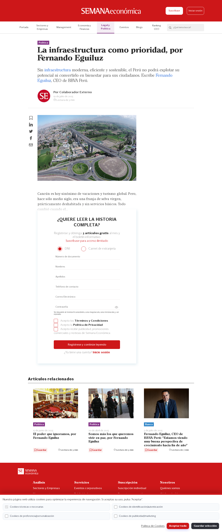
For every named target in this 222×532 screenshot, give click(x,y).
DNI (67, 248)
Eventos (124, 27)
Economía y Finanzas (84, 27)
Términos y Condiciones (91, 320)
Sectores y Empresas (42, 27)
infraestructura (57, 70)
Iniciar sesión (195, 11)
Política (43, 43)
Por (72, 92)
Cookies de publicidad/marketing (137, 516)
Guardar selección (205, 526)
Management (64, 27)
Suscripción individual (132, 488)
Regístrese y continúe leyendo (87, 344)
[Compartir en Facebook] (31, 138)
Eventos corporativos (88, 488)
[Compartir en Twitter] (31, 131)
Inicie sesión (101, 352)
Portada (24, 27)
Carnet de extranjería (102, 248)
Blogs (139, 27)
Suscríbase (174, 11)
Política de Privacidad (88, 324)
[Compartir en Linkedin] (31, 125)
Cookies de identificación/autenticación (141, 507)
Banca (149, 424)
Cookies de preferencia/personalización (32, 516)
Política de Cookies (153, 526)
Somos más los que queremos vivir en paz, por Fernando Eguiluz (110, 438)
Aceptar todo (178, 526)
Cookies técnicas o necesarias (26, 507)
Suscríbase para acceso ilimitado (87, 241)
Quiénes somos (170, 488)
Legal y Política (105, 27)
